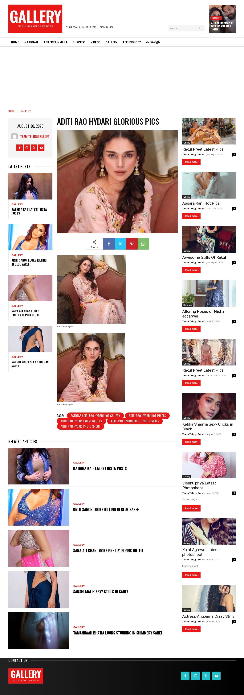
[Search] (201, 28)
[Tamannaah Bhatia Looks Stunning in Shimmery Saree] (38, 630)
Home (11, 111)
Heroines (187, 305)
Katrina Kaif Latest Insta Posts (29, 211)
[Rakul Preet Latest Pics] (209, 131)
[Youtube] (41, 147)
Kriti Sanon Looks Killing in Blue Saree (29, 262)
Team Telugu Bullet (35, 136)
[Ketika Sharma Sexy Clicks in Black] (209, 406)
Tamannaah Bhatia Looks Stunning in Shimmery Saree (118, 633)
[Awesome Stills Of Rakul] (209, 239)
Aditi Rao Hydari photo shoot (80, 426)
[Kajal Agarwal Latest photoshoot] (209, 531)
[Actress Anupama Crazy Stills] (209, 598)
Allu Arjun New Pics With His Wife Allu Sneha (222, 26)
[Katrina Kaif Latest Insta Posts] (30, 186)
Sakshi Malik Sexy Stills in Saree (30, 364)
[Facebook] (19, 147)
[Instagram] (27, 147)
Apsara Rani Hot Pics (201, 203)
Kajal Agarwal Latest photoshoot (200, 552)
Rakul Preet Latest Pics (203, 149)
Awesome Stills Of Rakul (204, 257)
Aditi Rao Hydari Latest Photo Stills (135, 421)
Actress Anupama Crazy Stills (208, 616)
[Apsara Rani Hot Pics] (209, 185)
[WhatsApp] (143, 244)
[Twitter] (34, 147)
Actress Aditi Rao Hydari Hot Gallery (95, 415)
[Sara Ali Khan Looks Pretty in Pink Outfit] (30, 288)
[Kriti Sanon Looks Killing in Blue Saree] (30, 237)
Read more (191, 161)
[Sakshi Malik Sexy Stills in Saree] (30, 339)
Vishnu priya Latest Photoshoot (199, 485)
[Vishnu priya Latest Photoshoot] (209, 465)
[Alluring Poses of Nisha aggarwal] (209, 293)
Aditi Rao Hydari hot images (147, 415)
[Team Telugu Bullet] (15, 136)
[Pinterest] (132, 244)
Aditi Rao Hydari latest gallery (81, 421)
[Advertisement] (122, 75)
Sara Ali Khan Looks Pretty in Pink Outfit (26, 313)
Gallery (216, 17)
